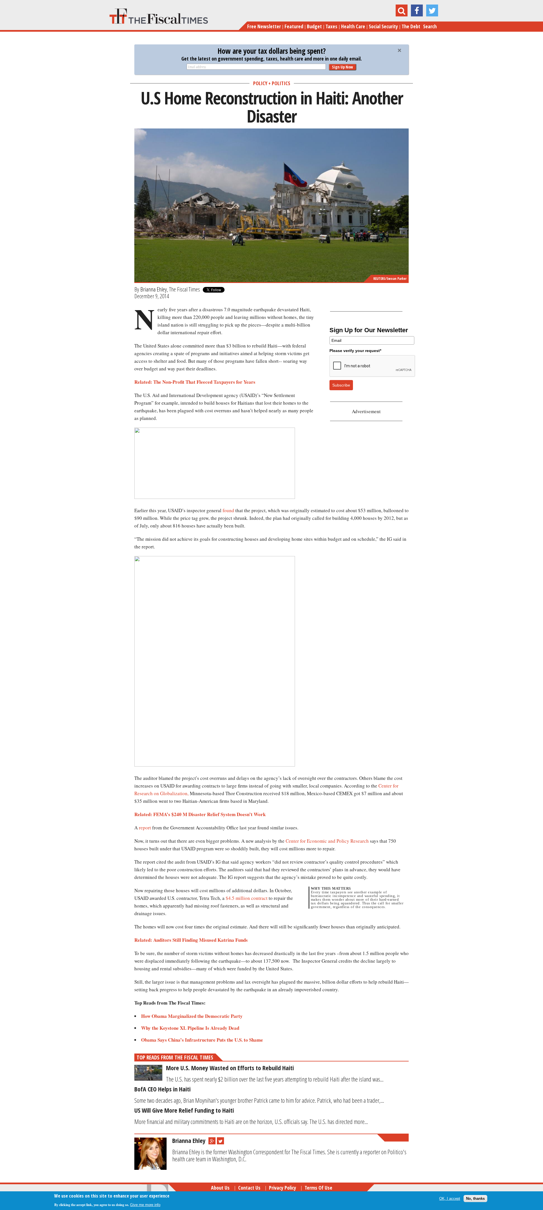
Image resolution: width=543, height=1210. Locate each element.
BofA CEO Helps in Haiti (162, 1089)
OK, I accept (449, 1198)
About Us (220, 1187)
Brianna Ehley (153, 289)
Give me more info (145, 1205)
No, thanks (475, 1198)
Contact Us (249, 1187)
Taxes (331, 26)
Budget (314, 26)
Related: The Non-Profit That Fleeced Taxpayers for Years (194, 381)
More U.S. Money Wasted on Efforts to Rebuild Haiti (230, 1067)
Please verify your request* (355, 350)
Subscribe (341, 385)
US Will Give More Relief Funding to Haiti (184, 1110)
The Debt (411, 26)
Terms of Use (318, 1187)
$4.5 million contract (247, 898)
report (145, 827)
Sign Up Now (342, 67)
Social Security (383, 26)
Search (430, 26)
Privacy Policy (282, 1187)
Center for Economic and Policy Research (327, 841)
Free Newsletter (264, 26)
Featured (294, 26)
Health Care (353, 26)
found (228, 510)
